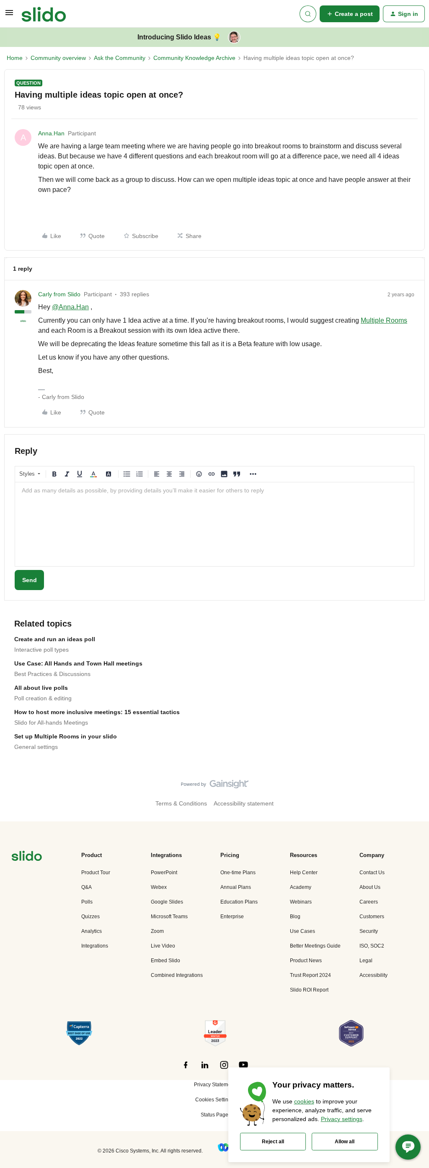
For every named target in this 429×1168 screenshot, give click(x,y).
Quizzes (90, 916)
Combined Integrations (177, 975)
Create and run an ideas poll (54, 639)
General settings (36, 746)
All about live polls (41, 687)
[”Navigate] (27, 857)
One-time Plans (238, 872)
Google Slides (167, 902)
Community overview (58, 57)
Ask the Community (119, 57)
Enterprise (232, 916)
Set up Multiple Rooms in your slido (65, 736)
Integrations (94, 946)
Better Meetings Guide (315, 946)
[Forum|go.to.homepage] (44, 13)
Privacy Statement (214, 1085)
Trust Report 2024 (310, 975)
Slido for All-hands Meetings (51, 722)
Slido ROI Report (309, 990)
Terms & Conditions (181, 803)
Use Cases (302, 931)
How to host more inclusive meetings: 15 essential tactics (97, 712)
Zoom (157, 931)
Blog (295, 916)
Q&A (86, 887)
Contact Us (372, 872)
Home (15, 57)
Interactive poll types (41, 649)
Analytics (91, 931)
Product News (306, 960)
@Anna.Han (70, 307)
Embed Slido (165, 960)
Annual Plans (235, 887)
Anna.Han (51, 133)
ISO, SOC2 (371, 946)
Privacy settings (341, 1119)
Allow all (344, 1142)
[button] (9, 15)
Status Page (214, 1115)
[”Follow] (185, 1069)
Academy (300, 887)
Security (368, 931)
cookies (304, 1101)
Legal (365, 960)
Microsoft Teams (169, 916)
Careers (368, 902)
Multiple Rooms (384, 320)
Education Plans (239, 902)
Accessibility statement (244, 803)
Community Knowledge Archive (194, 57)
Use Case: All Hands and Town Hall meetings (78, 663)
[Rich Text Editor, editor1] (214, 524)
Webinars (301, 902)
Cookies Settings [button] (214, 1100)
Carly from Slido (59, 294)
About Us (369, 887)
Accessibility (373, 975)
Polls (87, 902)
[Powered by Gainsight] (214, 786)
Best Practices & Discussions (52, 674)
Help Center (304, 872)
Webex (159, 887)
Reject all (273, 1142)
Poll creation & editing (43, 698)
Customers (371, 916)
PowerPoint (164, 872)
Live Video (163, 946)
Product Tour (95, 872)
